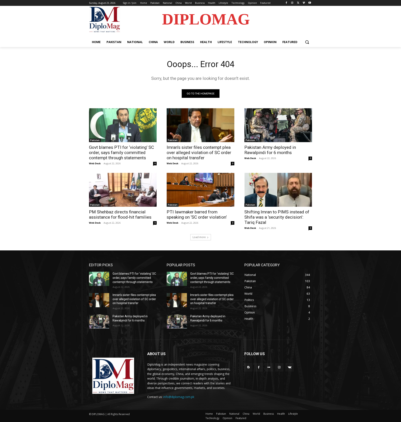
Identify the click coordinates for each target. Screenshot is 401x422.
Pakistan (95, 140)
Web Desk (95, 163)
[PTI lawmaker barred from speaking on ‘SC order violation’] (200, 190)
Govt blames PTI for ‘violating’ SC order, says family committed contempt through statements (121, 152)
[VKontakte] (290, 367)
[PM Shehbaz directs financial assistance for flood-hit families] (123, 190)
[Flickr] (269, 367)
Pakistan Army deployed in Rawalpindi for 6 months (270, 150)
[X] (298, 3)
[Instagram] (292, 3)
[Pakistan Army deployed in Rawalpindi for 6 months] (278, 125)
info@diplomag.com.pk (178, 397)
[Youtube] (309, 3)
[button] (307, 42)
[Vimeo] (303, 3)
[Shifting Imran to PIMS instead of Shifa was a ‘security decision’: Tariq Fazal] (278, 190)
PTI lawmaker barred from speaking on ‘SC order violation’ (197, 214)
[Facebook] (286, 3)
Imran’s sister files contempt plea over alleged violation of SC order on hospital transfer (199, 152)
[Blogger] (248, 367)
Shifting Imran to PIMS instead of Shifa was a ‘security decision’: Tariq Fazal (276, 217)
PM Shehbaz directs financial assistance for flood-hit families (120, 214)
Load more (199, 237)
